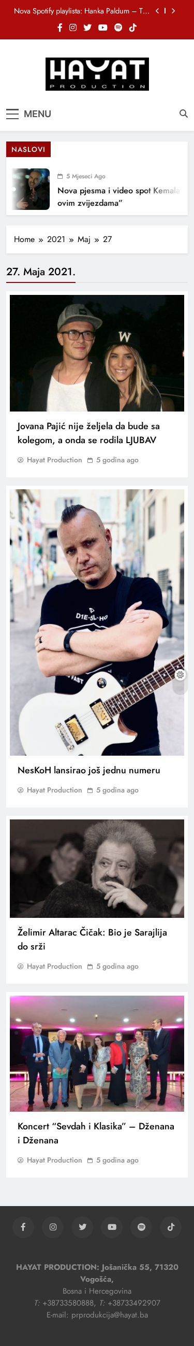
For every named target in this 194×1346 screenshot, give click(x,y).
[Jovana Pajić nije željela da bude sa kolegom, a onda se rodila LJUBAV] (97, 353)
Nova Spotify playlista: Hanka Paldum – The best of (82, 11)
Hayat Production (54, 460)
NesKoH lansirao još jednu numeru (89, 770)
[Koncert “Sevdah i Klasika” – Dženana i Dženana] (97, 1054)
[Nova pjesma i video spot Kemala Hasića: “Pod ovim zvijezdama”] (24, 189)
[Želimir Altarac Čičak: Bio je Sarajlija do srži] (97, 868)
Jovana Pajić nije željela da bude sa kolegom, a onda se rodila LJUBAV (89, 433)
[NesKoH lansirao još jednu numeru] (97, 622)
